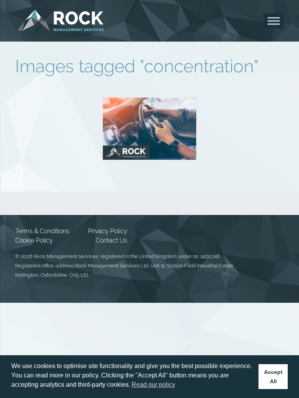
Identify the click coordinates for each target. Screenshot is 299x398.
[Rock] (60, 21)
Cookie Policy (34, 240)
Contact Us (111, 240)
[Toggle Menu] (273, 20)
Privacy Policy (107, 231)
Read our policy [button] (153, 384)
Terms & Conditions (42, 231)
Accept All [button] (273, 376)
